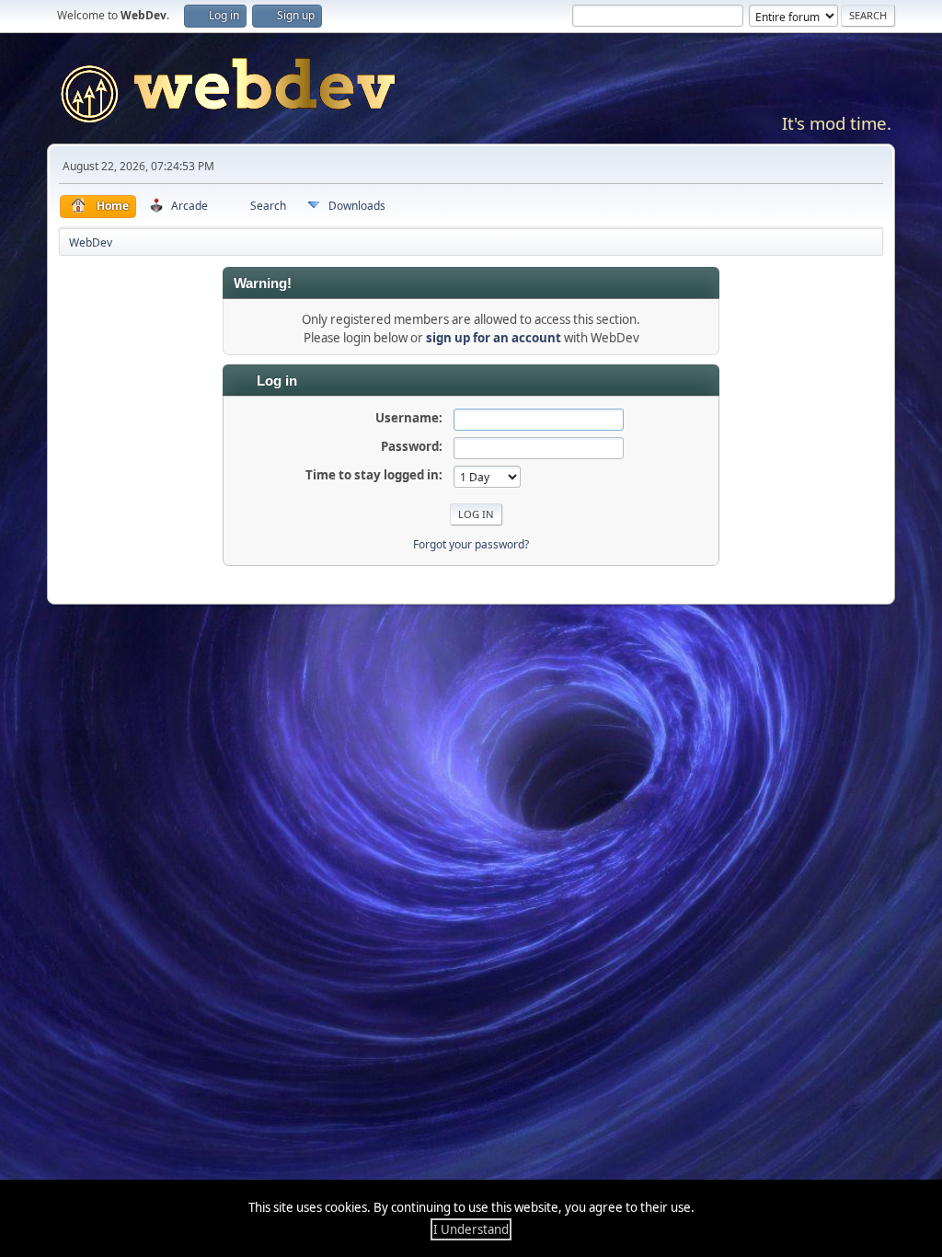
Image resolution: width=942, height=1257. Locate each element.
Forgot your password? (471, 544)
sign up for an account (493, 337)
